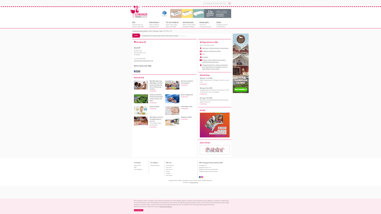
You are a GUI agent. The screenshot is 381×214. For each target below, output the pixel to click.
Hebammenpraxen (214, 48)
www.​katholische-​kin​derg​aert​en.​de (143, 61)
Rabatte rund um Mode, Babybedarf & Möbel (189, 24)
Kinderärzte (213, 51)
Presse (168, 171)
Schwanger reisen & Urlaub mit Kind (222, 24)
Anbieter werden (155, 165)
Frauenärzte (205, 51)
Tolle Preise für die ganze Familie (205, 24)
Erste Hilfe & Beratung (208, 67)
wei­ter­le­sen (204, 84)
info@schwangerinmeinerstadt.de (208, 171)
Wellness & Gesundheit (219, 60)
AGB (135, 167)
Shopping (204, 60)
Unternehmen (170, 165)
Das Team (169, 167)
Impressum (169, 175)
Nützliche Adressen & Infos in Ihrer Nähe (138, 24)
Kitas (203, 54)
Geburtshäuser (224, 48)
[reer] (215, 150)
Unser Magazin (138, 169)
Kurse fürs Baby (215, 69)
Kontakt (168, 173)
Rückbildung (218, 67)
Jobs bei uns (169, 169)
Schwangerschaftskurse (208, 65)
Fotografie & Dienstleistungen (210, 62)
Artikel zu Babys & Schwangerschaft (154, 24)
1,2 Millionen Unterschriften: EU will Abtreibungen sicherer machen (164, 36)
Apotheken (205, 57)
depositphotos (194, 182)
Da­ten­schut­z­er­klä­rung (166, 206)
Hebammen (205, 48)
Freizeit (210, 60)
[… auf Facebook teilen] (135, 71)
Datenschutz (137, 165)
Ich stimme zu (139, 210)
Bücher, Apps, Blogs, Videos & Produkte (172, 24)
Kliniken (219, 51)
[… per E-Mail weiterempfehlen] (137, 71)
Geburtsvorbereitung (222, 65)
